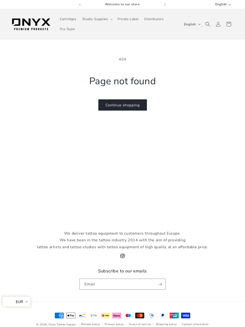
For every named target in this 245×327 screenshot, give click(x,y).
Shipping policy (166, 324)
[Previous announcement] (80, 4)
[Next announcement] (165, 4)
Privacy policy (114, 324)
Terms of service (140, 324)
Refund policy (90, 324)
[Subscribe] (160, 284)
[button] (97, 19)
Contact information (195, 324)
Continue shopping (123, 105)
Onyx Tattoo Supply (62, 324)
